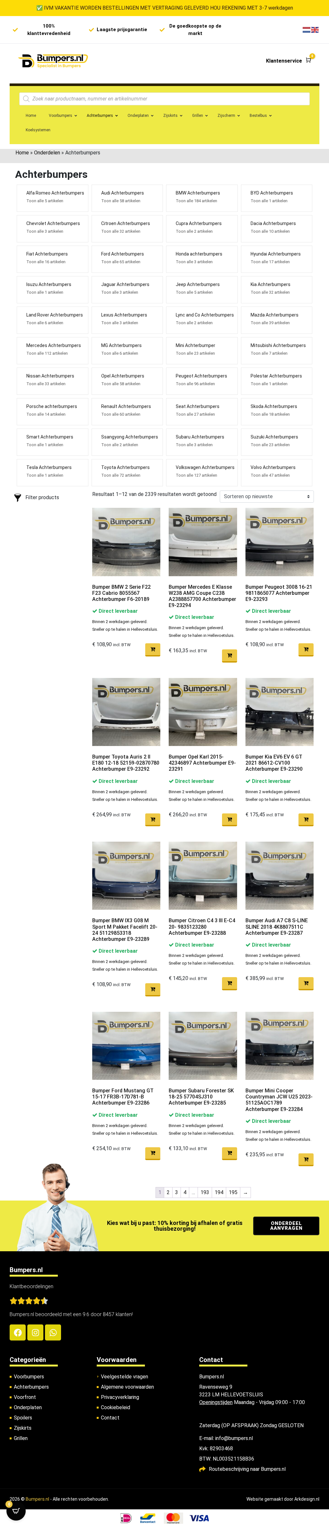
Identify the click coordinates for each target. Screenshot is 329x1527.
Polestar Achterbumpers (276, 375)
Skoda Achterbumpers (274, 406)
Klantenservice (284, 61)
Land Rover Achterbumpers (54, 314)
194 (219, 1192)
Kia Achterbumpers (270, 284)
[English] (315, 30)
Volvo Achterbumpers (273, 467)
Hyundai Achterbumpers (276, 253)
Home (22, 153)
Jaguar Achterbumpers (125, 284)
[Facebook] (18, 1332)
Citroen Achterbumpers (125, 223)
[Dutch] (307, 30)
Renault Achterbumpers (126, 406)
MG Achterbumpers (121, 345)
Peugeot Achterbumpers (201, 375)
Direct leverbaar (117, 611)
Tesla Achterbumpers (49, 467)
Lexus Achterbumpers (124, 314)
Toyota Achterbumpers (125, 467)
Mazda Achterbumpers (274, 314)
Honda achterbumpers (199, 253)
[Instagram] (35, 1332)
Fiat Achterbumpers (47, 253)
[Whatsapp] (53, 1332)
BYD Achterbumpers (272, 192)
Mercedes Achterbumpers (53, 345)
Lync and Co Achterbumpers (205, 314)
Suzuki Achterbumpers (274, 436)
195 (233, 1192)
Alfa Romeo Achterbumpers (55, 192)
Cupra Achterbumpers (199, 223)
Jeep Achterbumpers (198, 284)
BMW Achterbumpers (198, 192)
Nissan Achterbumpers (50, 375)
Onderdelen (47, 153)
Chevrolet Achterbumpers (53, 223)
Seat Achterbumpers (197, 406)
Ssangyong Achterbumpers (129, 436)
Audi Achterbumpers (122, 192)
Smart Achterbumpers (49, 436)
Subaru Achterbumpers (200, 436)
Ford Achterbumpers (122, 253)
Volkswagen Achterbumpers (205, 467)
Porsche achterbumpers (51, 406)
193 (204, 1192)
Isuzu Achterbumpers (48, 284)
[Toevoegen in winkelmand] (152, 649)
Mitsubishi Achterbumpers (278, 345)
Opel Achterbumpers (122, 375)
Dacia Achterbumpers (273, 223)
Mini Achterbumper (195, 345)
